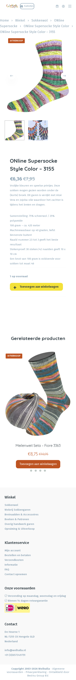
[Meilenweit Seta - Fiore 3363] (38, 394)
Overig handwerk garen (19, 524)
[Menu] (69, 6)
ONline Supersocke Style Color (46, 26)
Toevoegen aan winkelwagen (39, 286)
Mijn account (13, 550)
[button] (31, 471)
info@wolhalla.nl (15, 650)
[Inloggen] (63, 6)
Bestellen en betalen (18, 555)
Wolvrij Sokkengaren (17, 509)
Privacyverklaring (36, 672)
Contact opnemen (16, 574)
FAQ (7, 569)
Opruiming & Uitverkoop (20, 528)
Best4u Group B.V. (38, 675)
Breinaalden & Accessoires (22, 514)
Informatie (11, 564)
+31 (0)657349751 (15, 655)
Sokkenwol (39, 20)
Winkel (20, 20)
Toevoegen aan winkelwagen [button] (38, 464)
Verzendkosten (14, 560)
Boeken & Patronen (17, 519)
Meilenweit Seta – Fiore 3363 (38, 445)
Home (4, 20)
